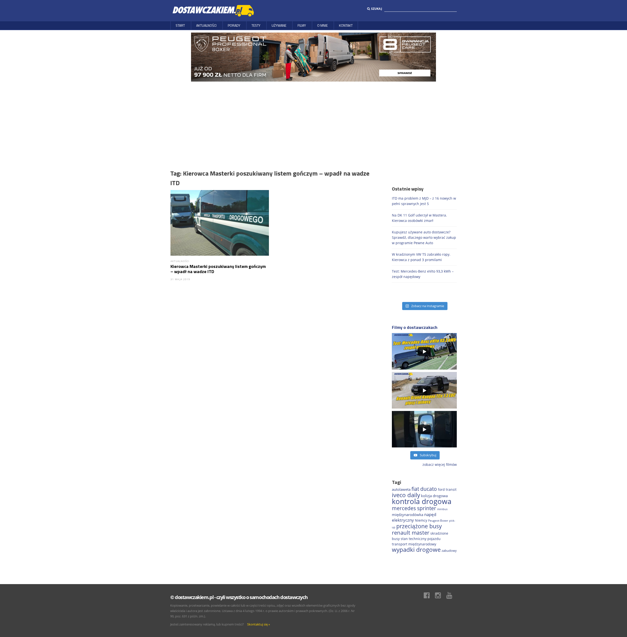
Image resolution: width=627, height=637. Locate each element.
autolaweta (401, 489)
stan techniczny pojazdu (421, 538)
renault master (410, 532)
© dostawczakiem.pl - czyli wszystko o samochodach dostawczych (238, 597)
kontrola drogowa (421, 501)
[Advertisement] (313, 118)
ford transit (447, 489)
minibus (442, 509)
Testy (256, 25)
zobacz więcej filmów (439, 464)
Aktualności (206, 25)
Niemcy (421, 520)
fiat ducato (424, 488)
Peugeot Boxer (438, 520)
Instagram (440, 595)
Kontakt (346, 25)
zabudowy (449, 551)
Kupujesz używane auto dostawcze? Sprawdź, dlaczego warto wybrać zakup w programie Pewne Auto (424, 237)
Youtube (452, 595)
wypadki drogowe (416, 549)
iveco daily (406, 495)
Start (180, 25)
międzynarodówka (407, 514)
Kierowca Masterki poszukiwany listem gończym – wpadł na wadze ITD (218, 269)
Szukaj (376, 9)
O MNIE (322, 25)
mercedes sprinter (414, 508)
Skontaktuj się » (258, 624)
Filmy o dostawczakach (414, 327)
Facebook (429, 595)
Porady (234, 25)
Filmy (302, 25)
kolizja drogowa (434, 495)
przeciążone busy (419, 526)
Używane (279, 25)
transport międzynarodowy (414, 544)
